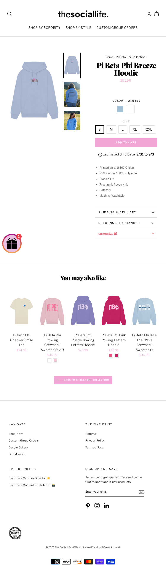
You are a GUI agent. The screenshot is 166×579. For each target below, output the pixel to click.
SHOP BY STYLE (78, 28)
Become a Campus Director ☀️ (29, 478)
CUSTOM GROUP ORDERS (116, 28)
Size (126, 121)
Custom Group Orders (23, 440)
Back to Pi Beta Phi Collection (86, 380)
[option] (34, 91)
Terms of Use (94, 447)
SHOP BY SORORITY (45, 28)
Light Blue (120, 109)
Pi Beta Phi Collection (130, 57)
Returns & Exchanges (119, 223)
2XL (149, 129)
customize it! (107, 233)
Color (126, 100)
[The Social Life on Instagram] (97, 505)
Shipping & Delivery (117, 212)
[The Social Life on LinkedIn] (106, 505)
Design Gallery (18, 447)
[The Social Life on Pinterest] (88, 505)
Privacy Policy (95, 440)
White (131, 109)
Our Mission (16, 454)
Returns (90, 433)
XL (135, 129)
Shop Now (16, 433)
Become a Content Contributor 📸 (32, 485)
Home (109, 57)
